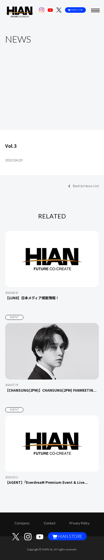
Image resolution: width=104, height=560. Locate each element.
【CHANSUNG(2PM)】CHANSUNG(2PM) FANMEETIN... (50, 390)
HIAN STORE (76, 10)
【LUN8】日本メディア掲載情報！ (32, 297)
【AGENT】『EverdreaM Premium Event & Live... (46, 482)
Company (21, 523)
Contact (49, 523)
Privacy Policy (79, 523)
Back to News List (86, 186)
